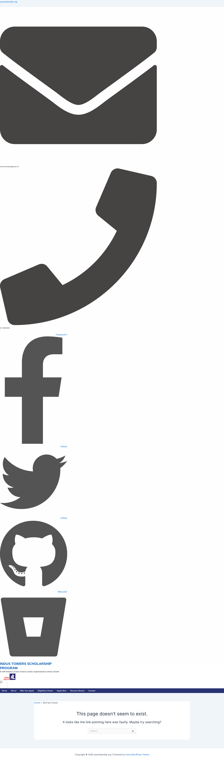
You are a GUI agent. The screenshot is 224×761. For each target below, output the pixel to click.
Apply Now (61, 691)
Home (4, 691)
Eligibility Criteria (45, 691)
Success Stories (77, 691)
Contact (91, 691)
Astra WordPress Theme (137, 754)
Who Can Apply (27, 691)
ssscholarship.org (8, 1)
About (13, 691)
